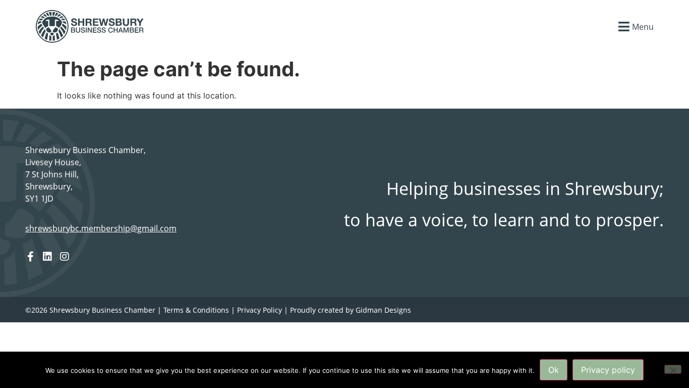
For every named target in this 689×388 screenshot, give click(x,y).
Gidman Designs (383, 310)
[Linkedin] (47, 257)
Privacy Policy (259, 310)
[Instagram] (65, 257)
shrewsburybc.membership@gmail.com (101, 228)
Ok (553, 370)
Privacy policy (608, 370)
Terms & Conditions (196, 310)
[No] (672, 369)
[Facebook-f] (30, 257)
